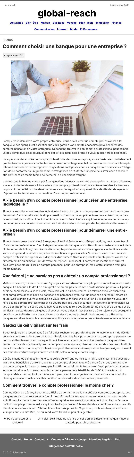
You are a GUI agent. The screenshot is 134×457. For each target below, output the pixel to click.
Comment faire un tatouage (69, 439)
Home (28, 439)
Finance (117, 22)
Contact (16, 439)
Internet (62, 29)
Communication (44, 29)
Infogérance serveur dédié (66, 446)
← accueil (10, 5)
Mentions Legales (100, 439)
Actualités (16, 22)
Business (58, 22)
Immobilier (102, 22)
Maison (45, 22)
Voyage (72, 22)
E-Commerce (88, 29)
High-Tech (86, 22)
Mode (73, 29)
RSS (130, 452)
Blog (117, 439)
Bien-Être (32, 22)
